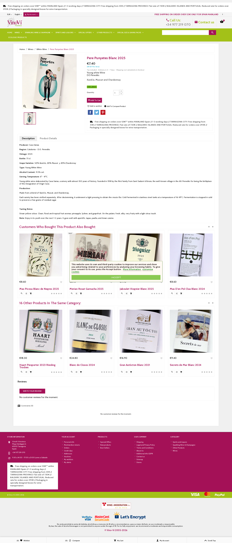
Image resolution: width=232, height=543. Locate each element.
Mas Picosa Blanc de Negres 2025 (39, 288)
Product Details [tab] (48, 138)
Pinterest (103, 112)
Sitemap (140, 459)
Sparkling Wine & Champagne (39, 32)
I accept (116, 277)
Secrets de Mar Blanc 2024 (185, 364)
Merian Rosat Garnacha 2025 (86, 288)
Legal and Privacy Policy (146, 445)
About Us (140, 451)
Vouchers (67, 456)
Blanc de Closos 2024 (82, 364)
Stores (139, 462)
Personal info (69, 442)
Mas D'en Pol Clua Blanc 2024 (187, 288)
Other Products (106, 32)
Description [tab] (28, 138)
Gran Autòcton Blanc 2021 (135, 364)
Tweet (96, 112)
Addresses (68, 454)
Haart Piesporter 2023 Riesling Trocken (37, 366)
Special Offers (86, 32)
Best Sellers (104, 448)
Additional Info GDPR (145, 454)
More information (132, 269)
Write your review (32, 391)
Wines (19, 32)
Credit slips (68, 451)
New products (105, 445)
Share (90, 112)
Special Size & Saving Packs (130, 32)
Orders (66, 448)
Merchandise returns (72, 445)
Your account (68, 437)
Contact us (206, 22)
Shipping (140, 442)
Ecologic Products (17, 37)
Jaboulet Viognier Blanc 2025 (137, 288)
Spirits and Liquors (66, 32)
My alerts (67, 462)
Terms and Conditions (145, 448)
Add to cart (95, 100)
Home (9, 32)
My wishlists (68, 459)
